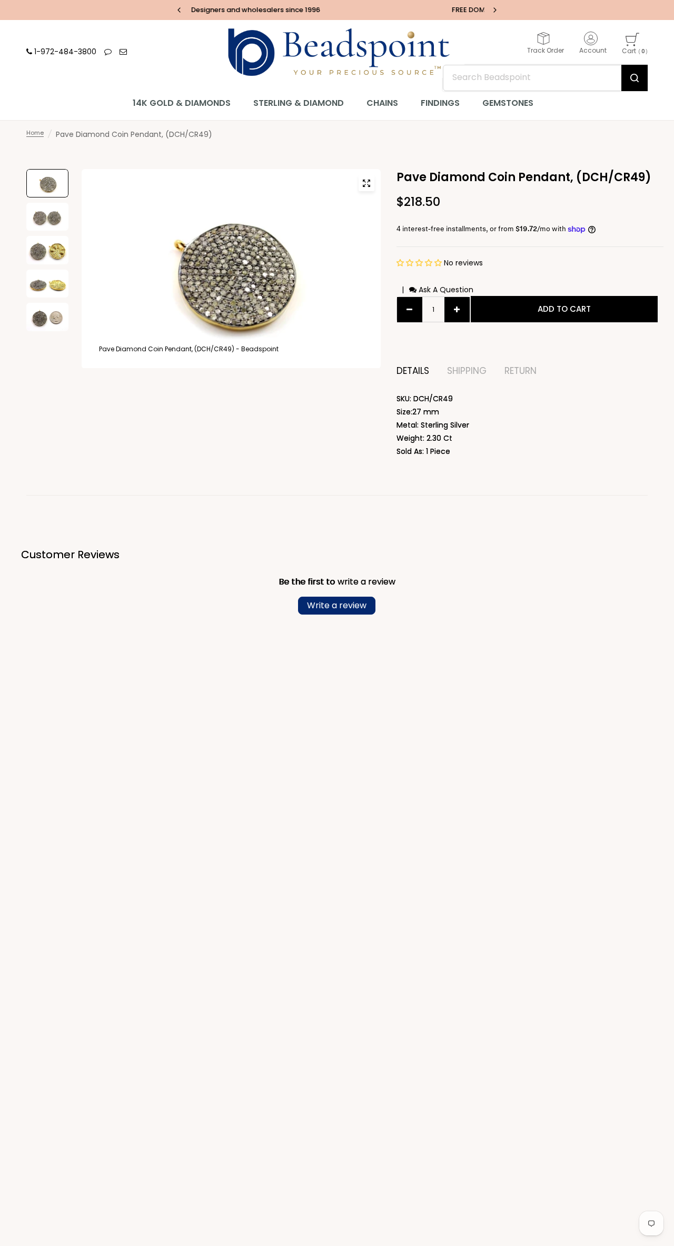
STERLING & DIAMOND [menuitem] (298, 103)
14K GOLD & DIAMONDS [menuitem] (182, 103)
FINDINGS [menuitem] (440, 103)
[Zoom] (366, 183)
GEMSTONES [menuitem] (507, 103)
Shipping (467, 371)
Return (520, 371)
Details (413, 371)
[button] (420, 263)
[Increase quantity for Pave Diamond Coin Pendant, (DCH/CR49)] (457, 309)
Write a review (336, 605)
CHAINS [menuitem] (382, 103)
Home (35, 132)
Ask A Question (445, 289)
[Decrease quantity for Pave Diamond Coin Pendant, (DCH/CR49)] (409, 309)
